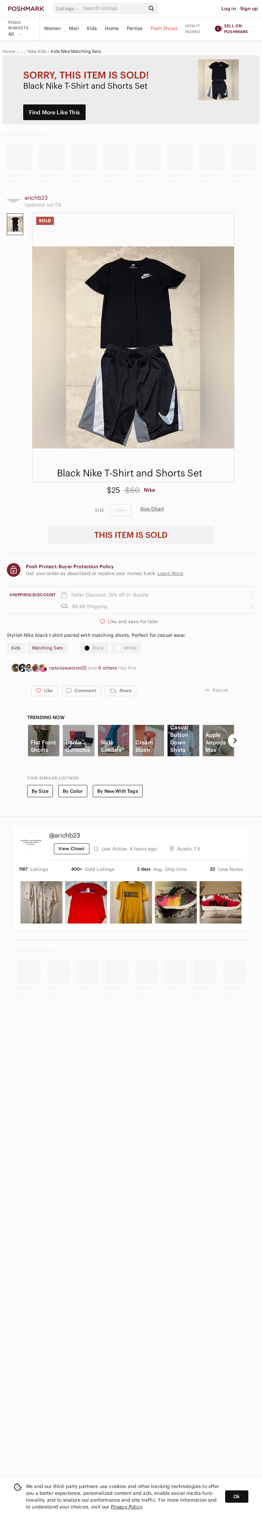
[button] (68, 8)
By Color (73, 791)
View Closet (71, 848)
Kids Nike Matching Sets (76, 51)
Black (98, 648)
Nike (149, 490)
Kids (92, 28)
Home (112, 28)
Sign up (249, 8)
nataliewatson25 (68, 668)
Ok (236, 1496)
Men (73, 28)
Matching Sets (47, 648)
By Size (40, 791)
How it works (193, 28)
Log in (228, 8)
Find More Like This (54, 112)
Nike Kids (37, 51)
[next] (235, 740)
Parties (135, 28)
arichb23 (36, 197)
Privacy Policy (126, 1507)
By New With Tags (117, 791)
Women (52, 28)
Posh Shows (164, 28)
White (130, 648)
